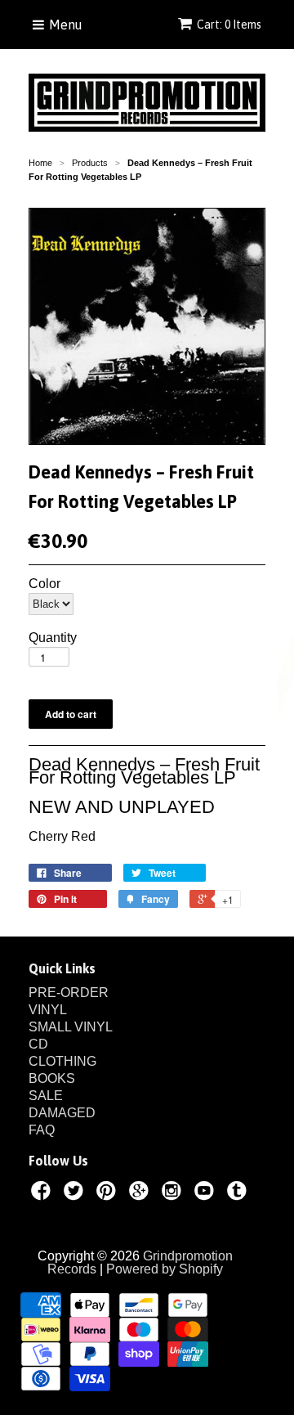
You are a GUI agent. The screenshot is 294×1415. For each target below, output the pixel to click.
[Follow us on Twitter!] (76, 1193)
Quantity (53, 638)
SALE (46, 1096)
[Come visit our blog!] (239, 1193)
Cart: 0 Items (229, 24)
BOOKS (52, 1078)
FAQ (42, 1130)
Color (44, 584)
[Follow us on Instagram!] (174, 1193)
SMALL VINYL (71, 1027)
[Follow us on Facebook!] (43, 1193)
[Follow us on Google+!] (141, 1193)
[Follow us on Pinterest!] (108, 1193)
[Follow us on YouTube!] (206, 1193)
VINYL (48, 1010)
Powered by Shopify (164, 1269)
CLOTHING (62, 1061)
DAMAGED (62, 1113)
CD (38, 1044)
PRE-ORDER (69, 992)
